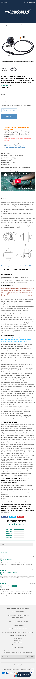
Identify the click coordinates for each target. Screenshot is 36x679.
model (3, 94)
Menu (5, 2)
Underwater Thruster (13, 669)
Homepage (4, 25)
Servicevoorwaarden (18, 645)
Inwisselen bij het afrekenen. (15, 147)
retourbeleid (18, 638)
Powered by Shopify (26, 669)
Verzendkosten (5, 90)
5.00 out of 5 (21, 524)
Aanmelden (30, 656)
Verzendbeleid (18, 640)
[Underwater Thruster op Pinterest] (18, 665)
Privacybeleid (18, 642)
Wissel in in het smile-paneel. (15, 146)
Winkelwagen (30, 2)
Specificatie (5, 102)
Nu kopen (9, 116)
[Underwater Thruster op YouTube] (21, 665)
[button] (5, 85)
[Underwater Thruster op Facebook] (14, 665)
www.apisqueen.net (18, 611)
